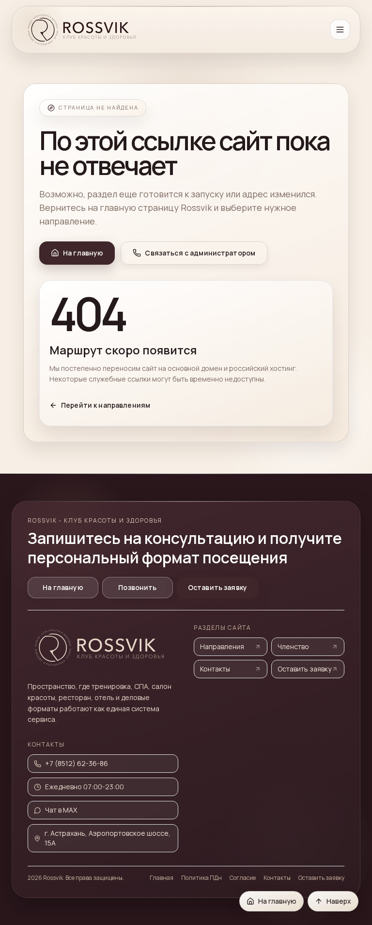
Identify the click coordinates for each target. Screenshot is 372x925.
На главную (83, 252)
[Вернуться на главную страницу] (83, 29)
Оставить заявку (217, 587)
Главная (161, 878)
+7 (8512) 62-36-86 (76, 763)
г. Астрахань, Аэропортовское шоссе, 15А (107, 838)
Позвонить (137, 587)
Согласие (243, 878)
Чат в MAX (61, 809)
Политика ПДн (201, 878)
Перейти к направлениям (105, 405)
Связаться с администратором (200, 252)
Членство (293, 646)
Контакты (215, 668)
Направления (222, 646)
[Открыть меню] (340, 29)
